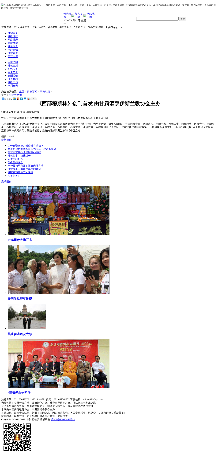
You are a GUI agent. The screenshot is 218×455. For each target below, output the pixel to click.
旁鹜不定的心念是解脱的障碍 (24, 152)
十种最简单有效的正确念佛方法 (25, 165)
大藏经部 (13, 43)
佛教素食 (13, 53)
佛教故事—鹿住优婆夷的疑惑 (24, 169)
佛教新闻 (32, 91)
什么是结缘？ (15, 162)
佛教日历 (13, 82)
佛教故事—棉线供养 (19, 155)
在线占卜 (13, 69)
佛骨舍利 (13, 79)
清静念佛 (13, 49)
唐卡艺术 (13, 72)
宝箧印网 (13, 62)
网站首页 (13, 33)
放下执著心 (14, 175)
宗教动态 (45, 91)
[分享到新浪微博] (17, 99)
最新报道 (6, 139)
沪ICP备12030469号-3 (63, 419)
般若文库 (13, 56)
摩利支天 (13, 85)
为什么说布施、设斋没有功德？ (25, 145)
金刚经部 (13, 75)
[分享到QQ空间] (14, 99)
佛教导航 (13, 36)
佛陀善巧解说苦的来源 (20, 172)
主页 (21, 91)
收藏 (19, 95)
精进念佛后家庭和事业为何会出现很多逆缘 (32, 149)
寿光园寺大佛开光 (20, 240)
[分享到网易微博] (28, 99)
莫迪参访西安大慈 (20, 334)
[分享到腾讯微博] (21, 99)
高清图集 (6, 181)
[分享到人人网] (24, 99)
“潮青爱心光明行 (19, 392)
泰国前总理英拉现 (20, 298)
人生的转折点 (15, 159)
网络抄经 (13, 39)
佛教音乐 (13, 65)
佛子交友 (13, 46)
